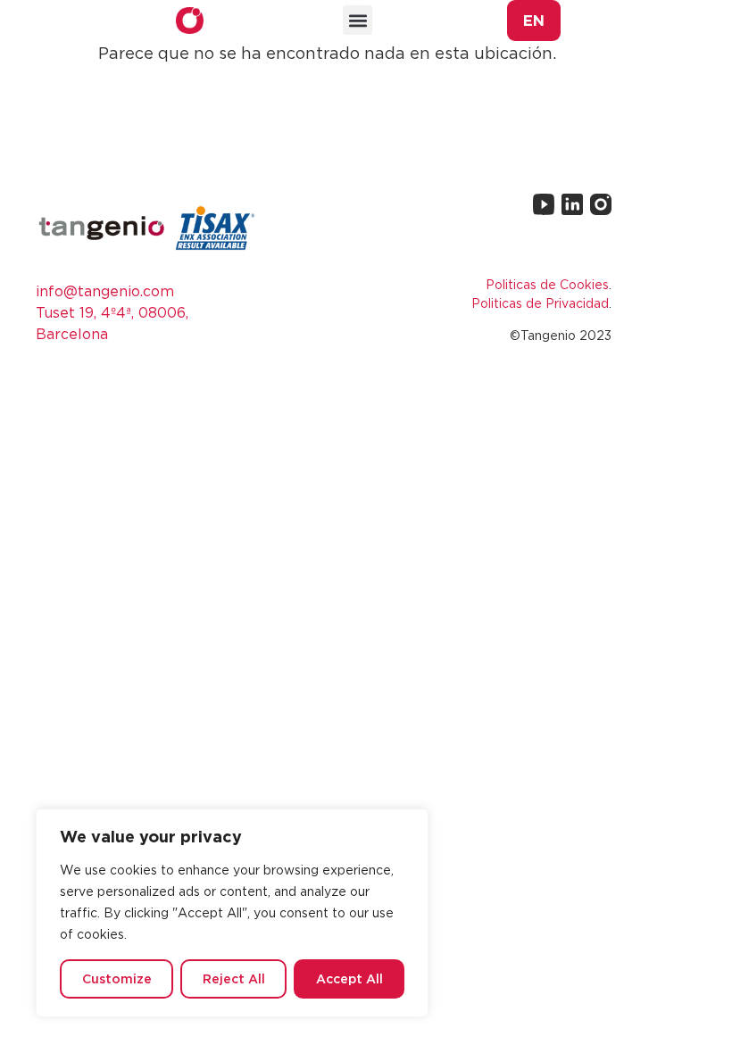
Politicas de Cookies (547, 284)
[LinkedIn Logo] (572, 204)
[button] (357, 20)
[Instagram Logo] (600, 204)
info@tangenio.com (105, 291)
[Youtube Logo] (543, 204)
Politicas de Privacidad (540, 303)
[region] (232, 912)
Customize (117, 978)
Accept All (349, 978)
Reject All (234, 978)
